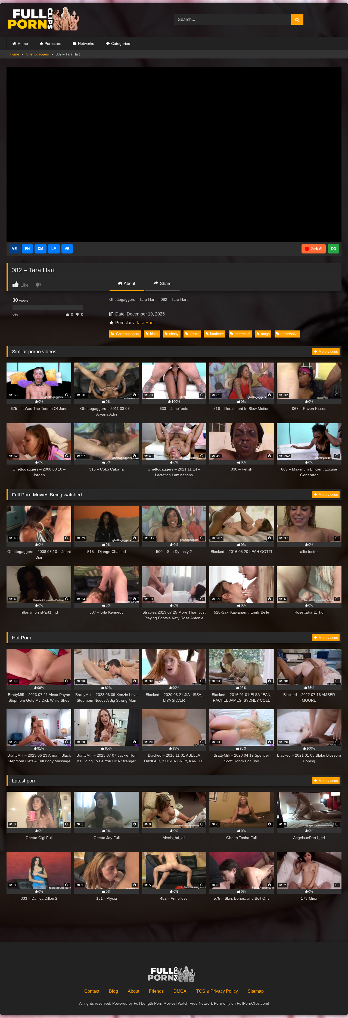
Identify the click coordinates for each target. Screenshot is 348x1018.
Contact (91, 991)
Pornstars (53, 43)
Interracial (242, 334)
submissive (290, 334)
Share (165, 283)
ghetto (194, 334)
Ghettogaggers (37, 54)
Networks (86, 43)
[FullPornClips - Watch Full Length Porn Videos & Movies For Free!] (47, 19)
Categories (120, 43)
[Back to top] (331, 1002)
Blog (113, 991)
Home (23, 43)
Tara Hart (145, 322)
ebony (174, 334)
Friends (156, 991)
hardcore (217, 334)
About (129, 283)
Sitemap (256, 991)
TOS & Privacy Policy (217, 991)
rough (265, 334)
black (154, 334)
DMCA (180, 991)
